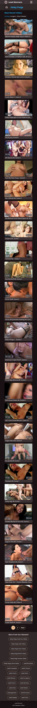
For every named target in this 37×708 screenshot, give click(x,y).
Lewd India (12, 688)
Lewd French (12, 683)
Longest (13, 16)
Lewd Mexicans (15, 2)
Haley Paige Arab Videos (18, 644)
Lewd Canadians (12, 668)
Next (23, 628)
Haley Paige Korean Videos (18, 658)
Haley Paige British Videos (18, 653)
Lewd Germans (24, 683)
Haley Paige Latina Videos (11, 663)
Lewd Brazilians (28, 663)
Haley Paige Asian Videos (18, 649)
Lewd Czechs (13, 673)
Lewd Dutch (24, 673)
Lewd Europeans (25, 678)
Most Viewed (21, 16)
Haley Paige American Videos (18, 639)
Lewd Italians (24, 688)
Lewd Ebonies (11, 678)
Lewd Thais (24, 697)
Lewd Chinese (26, 668)
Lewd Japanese (11, 693)
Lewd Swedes (13, 697)
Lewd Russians (25, 693)
